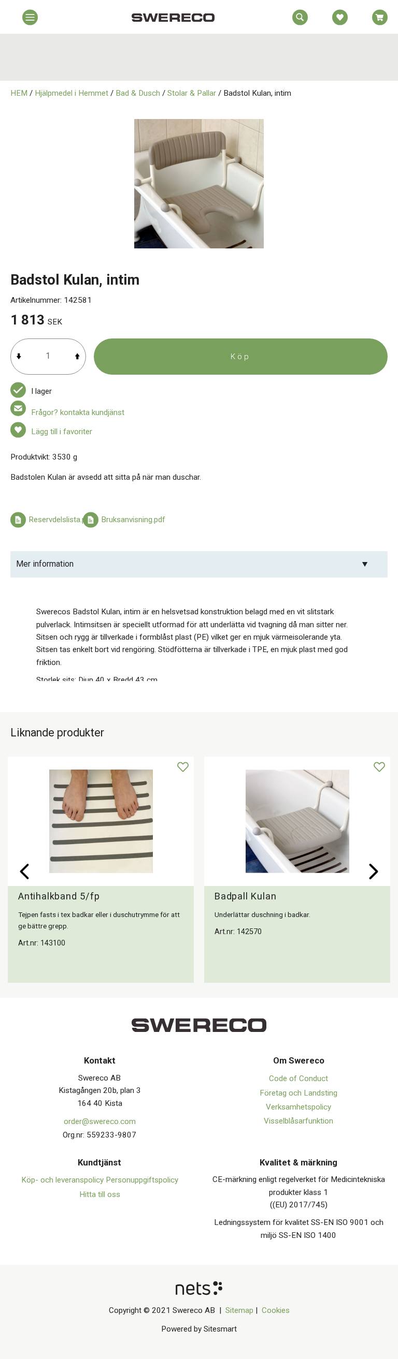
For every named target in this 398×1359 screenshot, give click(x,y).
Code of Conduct (298, 1078)
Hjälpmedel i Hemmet (71, 93)
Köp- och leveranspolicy (63, 1180)
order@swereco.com (100, 1121)
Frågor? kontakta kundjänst (77, 412)
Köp (241, 356)
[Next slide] (373, 871)
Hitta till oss (99, 1194)
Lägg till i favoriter (61, 431)
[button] (29, 20)
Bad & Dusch (138, 93)
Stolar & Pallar (191, 93)
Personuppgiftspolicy (142, 1180)
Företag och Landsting (298, 1093)
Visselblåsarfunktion (298, 1121)
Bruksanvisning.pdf (133, 520)
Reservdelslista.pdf (61, 520)
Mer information (45, 564)
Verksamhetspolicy (298, 1107)
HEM (18, 93)
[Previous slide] (24, 871)
